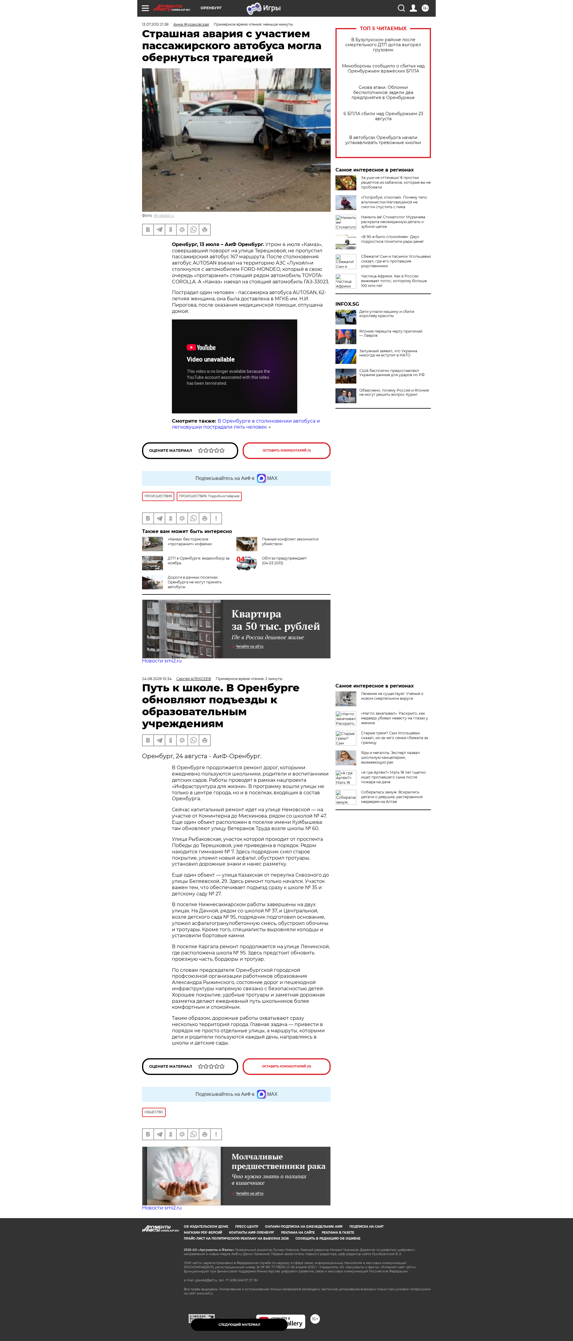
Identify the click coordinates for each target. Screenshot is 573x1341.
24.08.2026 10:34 (157, 678)
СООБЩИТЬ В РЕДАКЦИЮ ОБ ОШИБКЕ (328, 1238)
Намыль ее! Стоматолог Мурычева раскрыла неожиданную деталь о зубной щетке (393, 222)
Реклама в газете (338, 1233)
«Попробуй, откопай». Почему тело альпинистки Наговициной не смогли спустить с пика (394, 202)
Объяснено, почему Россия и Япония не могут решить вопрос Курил (394, 392)
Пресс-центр (246, 1227)
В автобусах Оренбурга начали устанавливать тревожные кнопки (383, 140)
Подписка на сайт (366, 1227)
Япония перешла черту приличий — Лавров (390, 333)
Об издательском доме (206, 1227)
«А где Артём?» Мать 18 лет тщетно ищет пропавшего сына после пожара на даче (393, 777)
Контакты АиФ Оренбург (251, 1233)
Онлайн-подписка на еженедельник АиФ (304, 1227)
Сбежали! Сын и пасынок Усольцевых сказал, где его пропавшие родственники (396, 261)
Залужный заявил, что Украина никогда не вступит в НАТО (388, 353)
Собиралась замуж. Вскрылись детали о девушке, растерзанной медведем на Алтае (392, 797)
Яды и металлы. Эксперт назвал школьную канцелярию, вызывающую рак (390, 757)
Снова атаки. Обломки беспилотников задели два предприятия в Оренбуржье (383, 92)
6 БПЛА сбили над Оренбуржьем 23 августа (383, 116)
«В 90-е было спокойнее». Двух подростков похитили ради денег (392, 239)
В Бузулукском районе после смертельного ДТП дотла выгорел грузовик (383, 44)
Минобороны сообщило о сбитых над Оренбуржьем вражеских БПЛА (383, 69)
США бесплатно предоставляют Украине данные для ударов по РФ (392, 373)
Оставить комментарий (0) (286, 1066)
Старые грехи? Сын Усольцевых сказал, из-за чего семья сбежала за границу (394, 738)
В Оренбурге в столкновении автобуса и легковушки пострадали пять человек (246, 424)
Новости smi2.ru (162, 661)
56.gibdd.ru (164, 215)
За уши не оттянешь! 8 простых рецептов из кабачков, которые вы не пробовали (396, 182)
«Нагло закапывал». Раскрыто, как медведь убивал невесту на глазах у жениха (394, 718)
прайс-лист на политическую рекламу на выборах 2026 (236, 1238)
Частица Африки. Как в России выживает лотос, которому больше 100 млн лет (394, 281)
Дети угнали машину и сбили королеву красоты (386, 314)
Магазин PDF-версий (203, 1233)
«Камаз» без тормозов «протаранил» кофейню (190, 541)
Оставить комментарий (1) (287, 450)
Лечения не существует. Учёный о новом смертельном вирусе (392, 696)
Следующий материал (239, 1325)
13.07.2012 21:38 (155, 24)
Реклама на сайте (298, 1233)
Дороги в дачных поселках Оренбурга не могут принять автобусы (195, 582)
